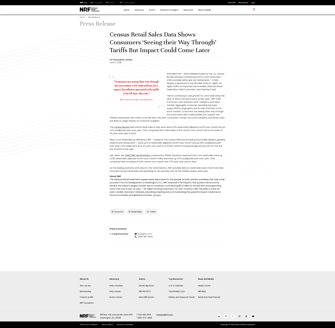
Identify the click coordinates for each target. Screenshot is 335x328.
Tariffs (153, 211)
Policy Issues (115, 291)
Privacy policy (107, 324)
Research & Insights (169, 10)
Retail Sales (137, 211)
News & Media (204, 10)
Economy (119, 211)
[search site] (254, 10)
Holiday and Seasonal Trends (182, 297)
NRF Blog (202, 291)
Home (82, 17)
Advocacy (139, 10)
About (127, 10)
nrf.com (157, 195)
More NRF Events (146, 297)
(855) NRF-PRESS (145, 236)
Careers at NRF (86, 297)
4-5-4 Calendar (176, 285)
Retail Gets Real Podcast (209, 297)
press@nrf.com (145, 234)
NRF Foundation (87, 303)
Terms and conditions (89, 324)
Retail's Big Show (146, 285)
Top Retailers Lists (177, 291)
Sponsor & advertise (125, 324)
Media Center (204, 285)
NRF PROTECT (145, 291)
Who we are (85, 285)
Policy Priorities (116, 285)
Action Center (115, 297)
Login (253, 2)
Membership (85, 291)
